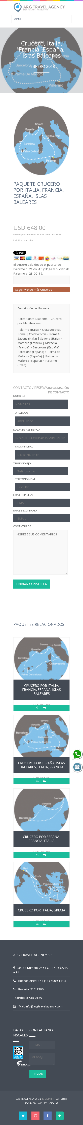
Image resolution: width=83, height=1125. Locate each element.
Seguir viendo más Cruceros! (34, 289)
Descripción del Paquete (33, 308)
